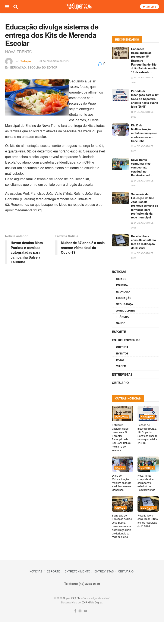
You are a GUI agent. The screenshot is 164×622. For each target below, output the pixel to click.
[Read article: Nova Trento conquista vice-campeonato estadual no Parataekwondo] (120, 164)
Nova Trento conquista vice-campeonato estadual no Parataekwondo (141, 167)
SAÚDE (120, 323)
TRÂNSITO (122, 317)
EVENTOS (122, 353)
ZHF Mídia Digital (92, 602)
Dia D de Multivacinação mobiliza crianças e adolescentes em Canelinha (144, 133)
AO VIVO (151, 7)
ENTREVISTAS (122, 374)
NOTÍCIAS (119, 271)
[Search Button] (15, 6)
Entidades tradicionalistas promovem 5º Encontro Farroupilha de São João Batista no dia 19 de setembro (121, 437)
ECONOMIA (123, 291)
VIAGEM (121, 366)
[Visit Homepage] (79, 6)
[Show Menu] (7, 6)
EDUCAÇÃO (18, 67)
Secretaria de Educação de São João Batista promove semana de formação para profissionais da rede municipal (144, 205)
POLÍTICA (122, 285)
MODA (120, 359)
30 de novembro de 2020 (54, 61)
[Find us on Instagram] (80, 611)
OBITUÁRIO (120, 383)
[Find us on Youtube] (85, 611)
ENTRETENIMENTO (126, 340)
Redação (25, 61)
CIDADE (121, 279)
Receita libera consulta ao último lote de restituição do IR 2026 (143, 242)
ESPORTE (119, 331)
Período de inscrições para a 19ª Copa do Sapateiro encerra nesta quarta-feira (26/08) (145, 98)
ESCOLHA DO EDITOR (42, 67)
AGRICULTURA (125, 310)
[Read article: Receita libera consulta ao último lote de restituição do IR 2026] (120, 240)
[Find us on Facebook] (75, 611)
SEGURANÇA (124, 304)
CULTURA (122, 347)
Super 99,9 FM (71, 598)
